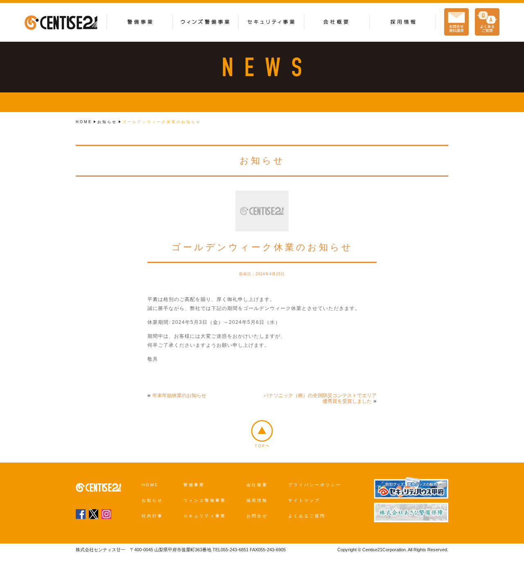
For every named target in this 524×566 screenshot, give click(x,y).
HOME (84, 122)
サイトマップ (304, 500)
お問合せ (257, 516)
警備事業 (194, 485)
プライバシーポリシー (314, 485)
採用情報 (257, 500)
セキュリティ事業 (204, 516)
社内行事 (152, 516)
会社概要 (257, 485)
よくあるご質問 (306, 516)
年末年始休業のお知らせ (179, 395)
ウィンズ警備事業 (204, 500)
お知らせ (107, 122)
